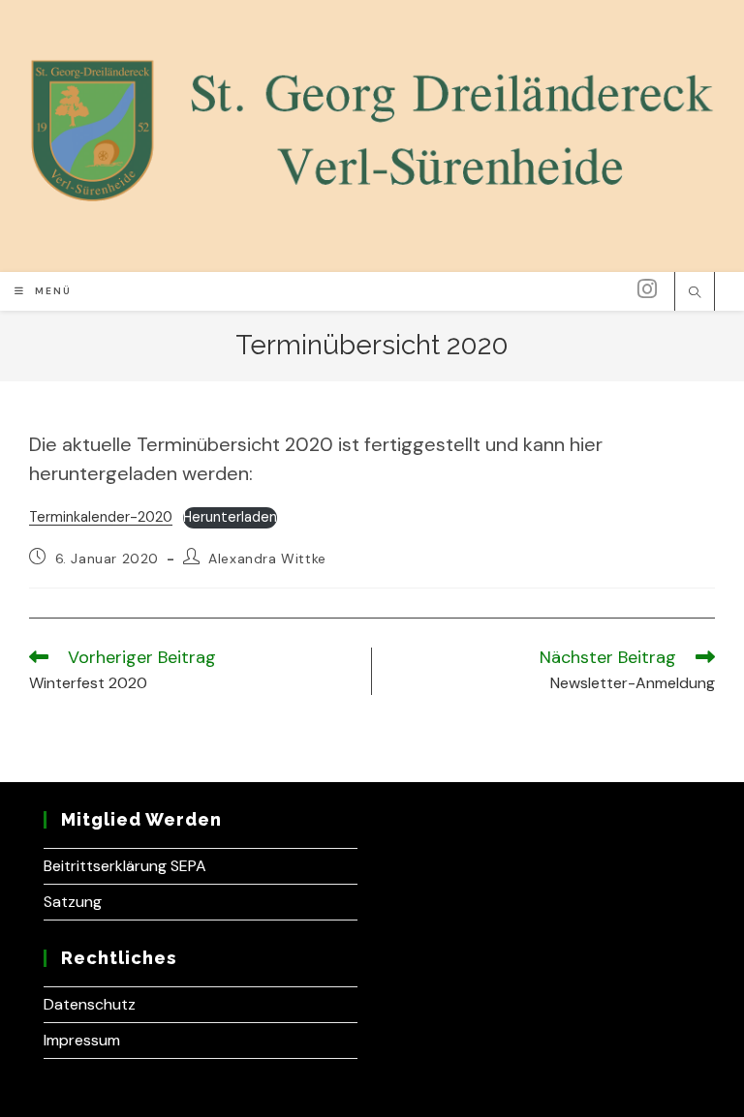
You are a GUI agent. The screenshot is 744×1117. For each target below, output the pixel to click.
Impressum (82, 1040)
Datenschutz (90, 1004)
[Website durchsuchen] (694, 293)
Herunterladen (230, 517)
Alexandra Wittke (267, 558)
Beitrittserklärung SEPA (125, 866)
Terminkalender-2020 (100, 517)
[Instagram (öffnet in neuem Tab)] (647, 289)
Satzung (73, 901)
